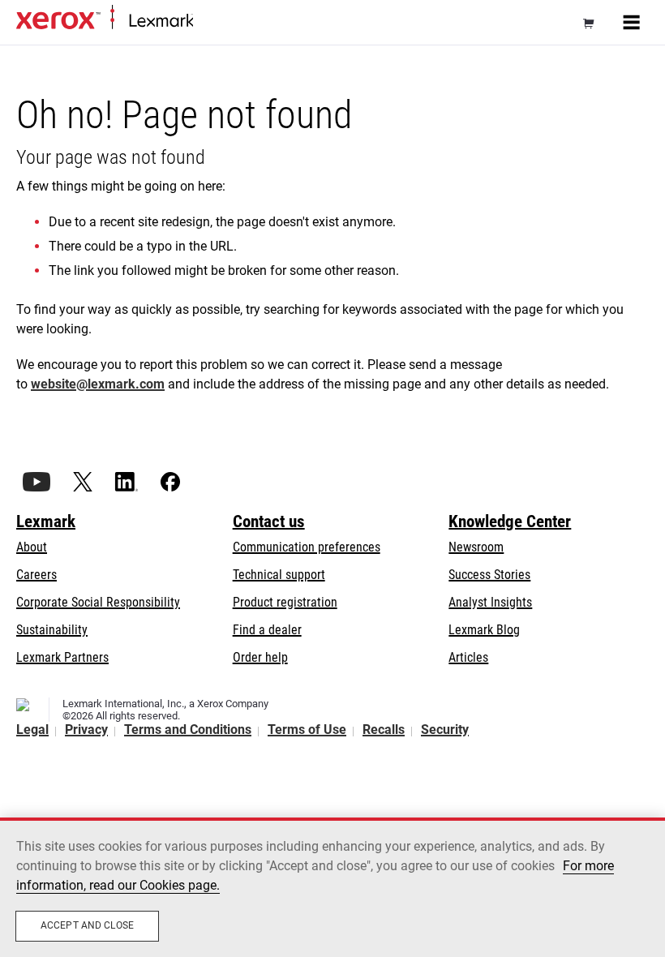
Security (445, 729)
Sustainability (52, 629)
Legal (32, 729)
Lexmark (45, 521)
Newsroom (476, 547)
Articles (468, 657)
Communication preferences (306, 547)
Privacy (86, 729)
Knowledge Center (509, 521)
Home (206, 21)
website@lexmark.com (98, 384)
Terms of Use (307, 729)
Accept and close (87, 925)
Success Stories (489, 574)
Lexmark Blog (484, 629)
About (31, 547)
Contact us (269, 521)
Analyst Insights (490, 602)
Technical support (279, 574)
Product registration (285, 602)
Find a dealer (267, 629)
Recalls (384, 729)
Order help (260, 657)
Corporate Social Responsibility (98, 602)
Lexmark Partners (62, 657)
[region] (332, 887)
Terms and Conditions (187, 729)
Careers (36, 574)
